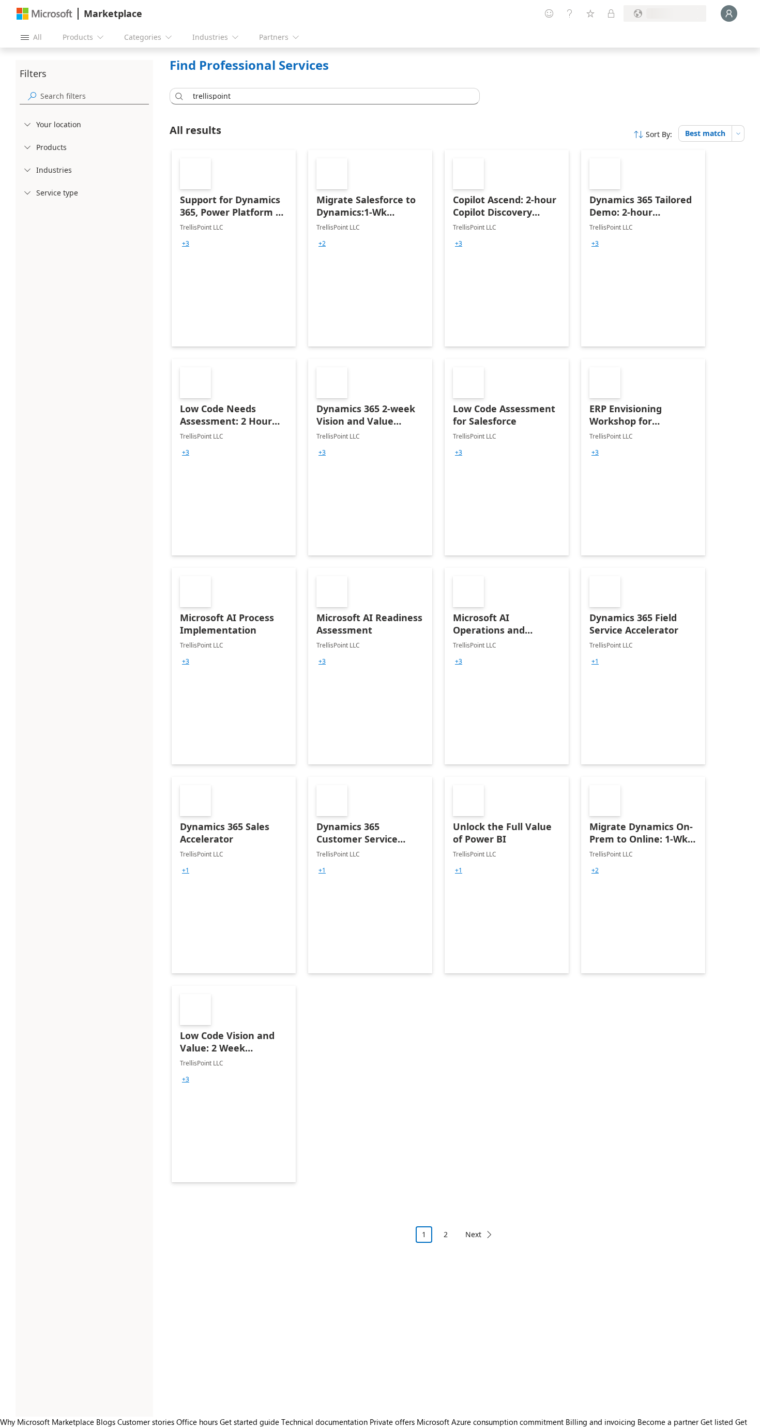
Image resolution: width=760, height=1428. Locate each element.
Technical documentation (324, 1422)
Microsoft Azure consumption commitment (491, 1422)
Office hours (197, 1422)
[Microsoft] (44, 14)
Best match (705, 133)
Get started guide (249, 1422)
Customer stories (145, 1422)
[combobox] (328, 96)
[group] (185, 243)
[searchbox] (94, 95)
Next (473, 1234)
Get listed (717, 1422)
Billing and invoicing (600, 1422)
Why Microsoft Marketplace (47, 1422)
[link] (234, 248)
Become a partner (667, 1422)
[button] (177, 96)
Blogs (105, 1422)
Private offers (392, 1422)
